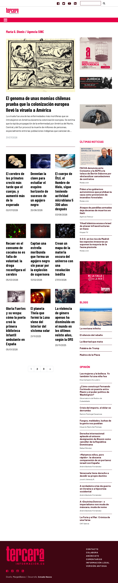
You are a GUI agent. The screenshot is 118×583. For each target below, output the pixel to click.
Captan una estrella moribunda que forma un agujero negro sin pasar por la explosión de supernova (40, 258)
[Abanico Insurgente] (96, 116)
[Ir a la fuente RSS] (75, 3)
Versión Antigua (96, 566)
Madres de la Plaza (90, 354)
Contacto (92, 549)
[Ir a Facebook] (58, 3)
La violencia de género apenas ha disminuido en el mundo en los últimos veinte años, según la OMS (65, 324)
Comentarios (94, 559)
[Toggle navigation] (5, 20)
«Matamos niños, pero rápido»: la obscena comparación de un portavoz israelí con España (95, 458)
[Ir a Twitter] (63, 3)
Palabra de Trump (89, 348)
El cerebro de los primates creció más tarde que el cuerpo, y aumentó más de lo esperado (15, 189)
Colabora (92, 552)
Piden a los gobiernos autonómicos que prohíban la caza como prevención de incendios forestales (96, 193)
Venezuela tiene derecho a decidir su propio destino (94, 474)
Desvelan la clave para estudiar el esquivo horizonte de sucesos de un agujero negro (39, 189)
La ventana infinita (90, 328)
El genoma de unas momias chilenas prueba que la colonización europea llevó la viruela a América (38, 104)
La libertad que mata (91, 341)
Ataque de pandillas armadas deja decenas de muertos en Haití (96, 210)
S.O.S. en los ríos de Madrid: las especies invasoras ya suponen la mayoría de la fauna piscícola (95, 242)
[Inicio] (12, 10)
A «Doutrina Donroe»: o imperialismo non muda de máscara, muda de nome (94, 504)
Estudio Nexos (45, 577)
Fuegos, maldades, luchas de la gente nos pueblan (95, 422)
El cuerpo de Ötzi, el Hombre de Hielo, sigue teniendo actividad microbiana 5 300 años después (64, 191)
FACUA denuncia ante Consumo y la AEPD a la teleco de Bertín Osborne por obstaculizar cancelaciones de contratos (95, 173)
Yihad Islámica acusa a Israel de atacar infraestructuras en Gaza (95, 226)
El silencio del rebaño (91, 335)
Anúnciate (92, 555)
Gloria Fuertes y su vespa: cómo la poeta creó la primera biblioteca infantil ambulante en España (16, 326)
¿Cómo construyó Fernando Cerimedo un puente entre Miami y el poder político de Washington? (95, 390)
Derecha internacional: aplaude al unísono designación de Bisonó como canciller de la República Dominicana (95, 439)
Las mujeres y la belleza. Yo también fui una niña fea (95, 375)
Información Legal (98, 562)
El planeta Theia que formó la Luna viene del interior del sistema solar (40, 319)
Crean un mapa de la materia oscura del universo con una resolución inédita (64, 258)
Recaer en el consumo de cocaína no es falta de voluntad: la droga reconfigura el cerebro (16, 258)
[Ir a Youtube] (69, 3)
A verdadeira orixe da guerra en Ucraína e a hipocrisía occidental (95, 489)
